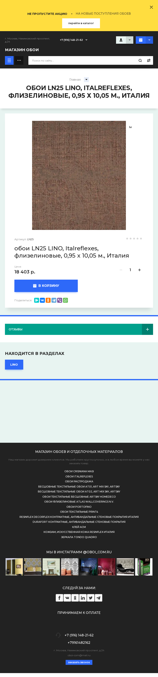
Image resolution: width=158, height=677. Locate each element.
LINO (14, 364)
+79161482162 (79, 643)
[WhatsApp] (65, 300)
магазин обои (22, 50)
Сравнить (130, 127)
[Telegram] (53, 300)
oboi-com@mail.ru (79, 655)
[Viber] (59, 300)
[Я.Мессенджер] (36, 300)
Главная (75, 79)
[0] (144, 40)
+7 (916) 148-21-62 (71, 39)
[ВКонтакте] (42, 300)
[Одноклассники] (48, 300)
